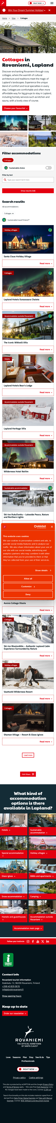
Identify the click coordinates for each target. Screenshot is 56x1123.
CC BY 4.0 (47, 1089)
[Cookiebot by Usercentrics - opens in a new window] (34, 527)
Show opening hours (11, 996)
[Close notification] (49, 10)
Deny (28, 594)
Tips (48, 1057)
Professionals (28, 1061)
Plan (25, 1057)
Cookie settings (36, 1077)
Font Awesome (42, 1086)
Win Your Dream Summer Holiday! (25, 10)
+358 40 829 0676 (11, 986)
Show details (41, 570)
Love (8, 1057)
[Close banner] (52, 527)
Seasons (17, 1057)
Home (4, 18)
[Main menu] (52, 3)
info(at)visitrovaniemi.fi (13, 989)
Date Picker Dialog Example (24, 1098)
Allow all (28, 578)
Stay (13, 18)
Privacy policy (19, 1077)
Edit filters (26, 774)
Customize (26, 586)
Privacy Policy (48, 1084)
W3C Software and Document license (35, 1100)
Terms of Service (12, 1086)
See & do (39, 1057)
